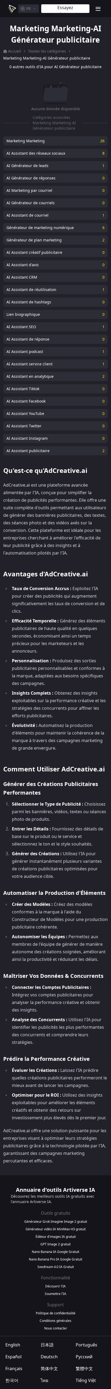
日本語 (47, 1345)
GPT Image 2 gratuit (55, 1244)
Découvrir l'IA (55, 1286)
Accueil (14, 51)
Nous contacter (55, 1328)
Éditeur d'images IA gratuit (56, 1237)
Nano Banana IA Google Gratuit (55, 1252)
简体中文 (49, 1368)
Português (86, 1345)
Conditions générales (55, 1321)
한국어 (11, 1380)
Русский (84, 1357)
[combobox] (28, 8)
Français (13, 1368)
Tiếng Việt (86, 1380)
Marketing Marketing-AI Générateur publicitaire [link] (46, 58)
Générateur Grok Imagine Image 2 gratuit (55, 1222)
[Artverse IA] (11, 8)
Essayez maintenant (65, 9)
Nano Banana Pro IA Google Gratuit (55, 1259)
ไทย (44, 1380)
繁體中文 (84, 1368)
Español (13, 1357)
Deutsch (49, 1357)
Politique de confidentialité (55, 1313)
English (12, 1345)
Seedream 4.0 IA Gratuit (55, 1267)
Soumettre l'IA (55, 1294)
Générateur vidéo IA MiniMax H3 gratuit (56, 1229)
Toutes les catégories (47, 51)
